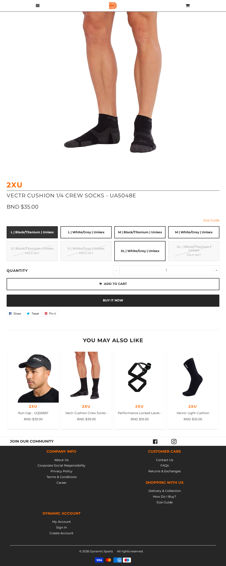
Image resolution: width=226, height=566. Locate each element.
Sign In (61, 527)
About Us (61, 460)
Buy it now (113, 300)
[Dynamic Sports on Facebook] (155, 441)
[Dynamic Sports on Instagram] (174, 441)
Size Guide (211, 220)
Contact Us (164, 460)
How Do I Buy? (164, 497)
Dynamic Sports (101, 551)
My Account (61, 522)
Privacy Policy (61, 471)
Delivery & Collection (165, 491)
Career (61, 483)
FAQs (164, 465)
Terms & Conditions (62, 477)
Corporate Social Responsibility (61, 465)
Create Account (61, 533)
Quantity (17, 271)
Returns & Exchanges (164, 471)
